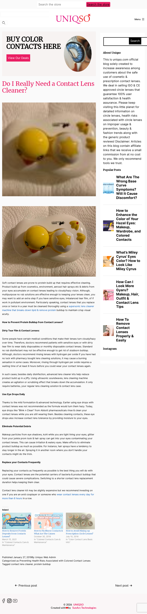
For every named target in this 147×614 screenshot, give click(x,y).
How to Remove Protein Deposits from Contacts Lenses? (14, 533)
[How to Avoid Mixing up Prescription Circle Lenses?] (80, 521)
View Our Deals (18, 58)
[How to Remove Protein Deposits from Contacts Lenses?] (16, 521)
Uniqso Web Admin (45, 557)
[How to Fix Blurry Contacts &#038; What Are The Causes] (48, 521)
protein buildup (42, 564)
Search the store (98, 4)
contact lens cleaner (22, 564)
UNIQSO (78, 604)
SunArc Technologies (84, 607)
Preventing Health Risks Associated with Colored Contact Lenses (55, 560)
